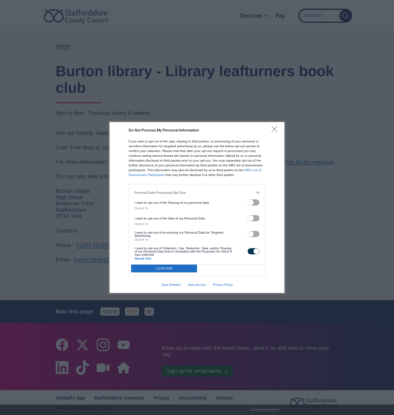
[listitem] (197, 192)
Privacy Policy (223, 284)
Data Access (197, 284)
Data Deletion (171, 284)
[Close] (276, 130)
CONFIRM (164, 268)
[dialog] (197, 207)
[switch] (253, 202)
